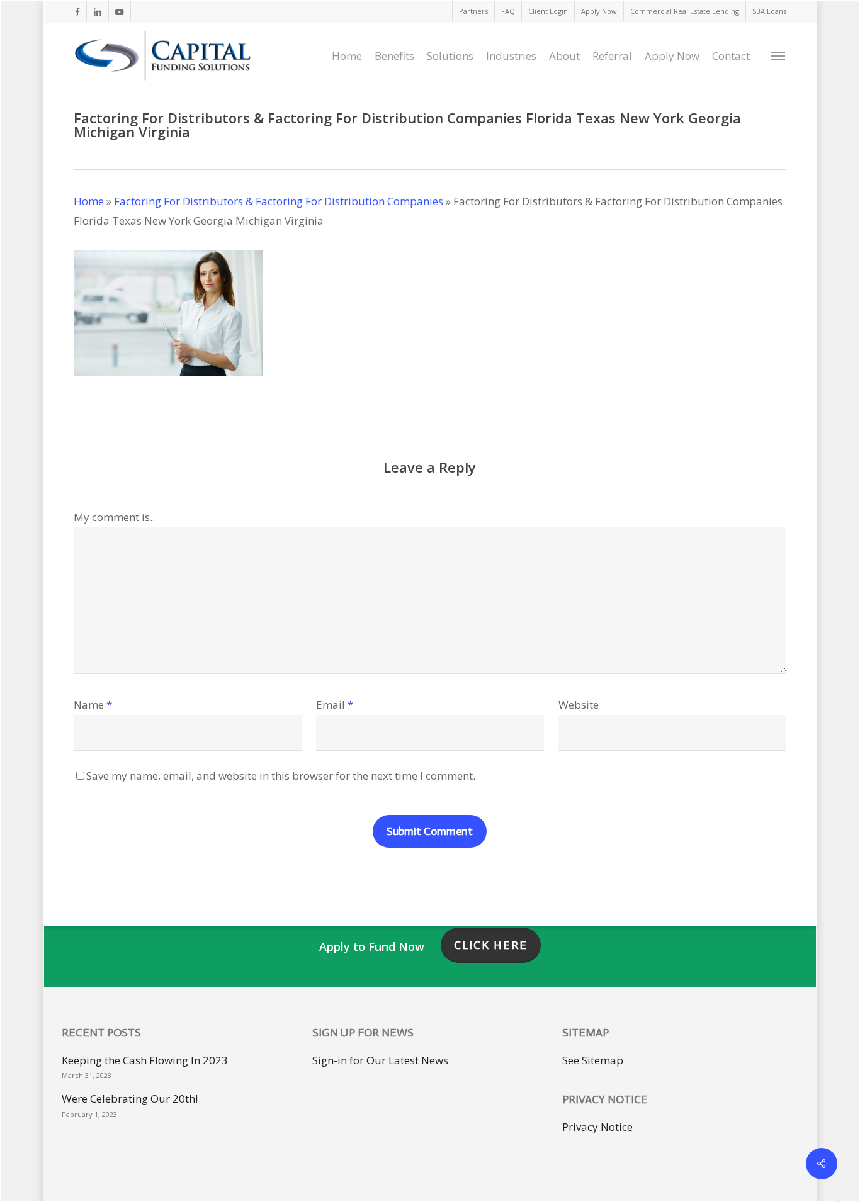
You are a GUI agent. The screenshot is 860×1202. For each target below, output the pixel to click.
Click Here (491, 945)
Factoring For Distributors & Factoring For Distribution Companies (278, 201)
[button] (778, 55)
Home (89, 201)
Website (578, 704)
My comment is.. (114, 517)
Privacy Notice (597, 1127)
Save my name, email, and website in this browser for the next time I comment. (280, 775)
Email (334, 704)
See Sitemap (592, 1060)
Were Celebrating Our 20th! (130, 1098)
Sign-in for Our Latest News (380, 1060)
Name (93, 704)
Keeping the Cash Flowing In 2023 (145, 1060)
